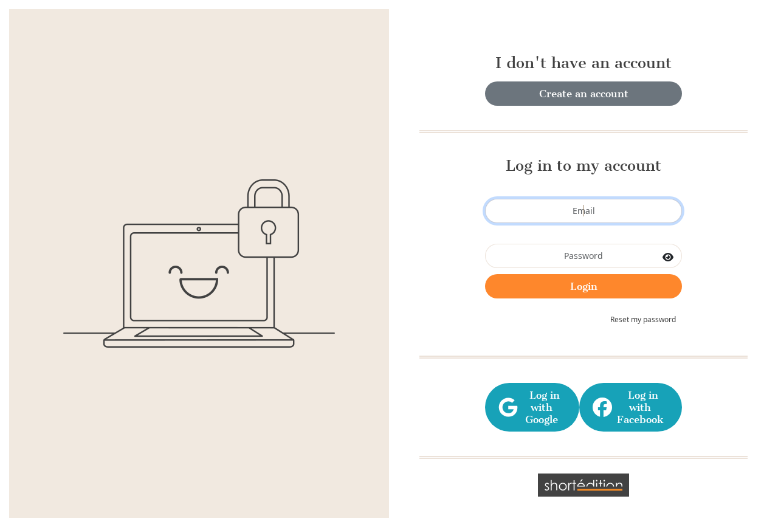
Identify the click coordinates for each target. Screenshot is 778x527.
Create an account (583, 94)
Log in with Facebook (640, 407)
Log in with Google (541, 407)
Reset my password (643, 319)
